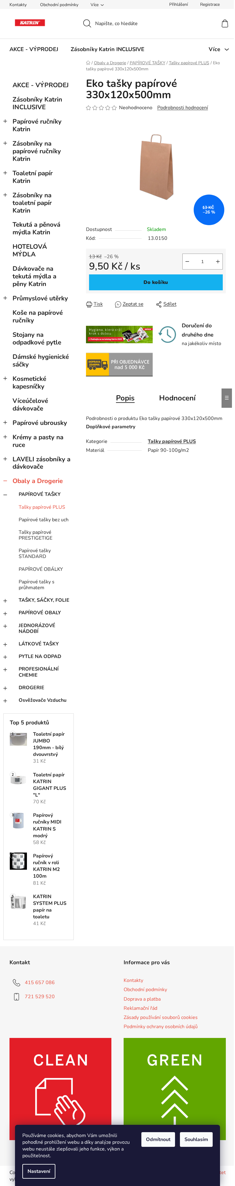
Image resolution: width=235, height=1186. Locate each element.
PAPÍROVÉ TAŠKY (40, 494)
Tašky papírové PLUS (42, 507)
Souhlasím (196, 1139)
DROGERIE (31, 687)
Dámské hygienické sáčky (41, 360)
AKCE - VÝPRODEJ (41, 85)
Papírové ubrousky (40, 422)
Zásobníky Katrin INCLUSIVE (37, 103)
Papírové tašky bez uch (44, 519)
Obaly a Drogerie (38, 481)
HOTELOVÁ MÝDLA (30, 250)
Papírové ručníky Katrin (37, 125)
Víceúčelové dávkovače (30, 404)
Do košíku (156, 282)
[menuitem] (33, 49)
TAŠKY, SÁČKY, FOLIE (44, 600)
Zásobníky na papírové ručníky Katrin (37, 151)
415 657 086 (40, 982)
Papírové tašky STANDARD (35, 553)
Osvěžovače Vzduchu (42, 700)
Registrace (210, 4)
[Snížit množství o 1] (187, 261)
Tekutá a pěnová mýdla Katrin (36, 228)
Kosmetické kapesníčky (29, 382)
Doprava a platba (142, 999)
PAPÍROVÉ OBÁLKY (41, 569)
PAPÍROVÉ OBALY (40, 612)
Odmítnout (158, 1139)
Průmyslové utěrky (40, 298)
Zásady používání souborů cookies (161, 1017)
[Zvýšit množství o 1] (217, 261)
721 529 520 (40, 996)
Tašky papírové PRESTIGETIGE (35, 535)
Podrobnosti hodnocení (182, 107)
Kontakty (18, 5)
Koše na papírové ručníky (38, 316)
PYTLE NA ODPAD (40, 656)
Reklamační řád (140, 1008)
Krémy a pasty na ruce (38, 441)
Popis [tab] (125, 398)
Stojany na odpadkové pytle (37, 338)
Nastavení (39, 1171)
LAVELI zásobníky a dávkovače (41, 463)
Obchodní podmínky (59, 5)
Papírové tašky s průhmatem (36, 584)
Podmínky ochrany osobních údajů (161, 1026)
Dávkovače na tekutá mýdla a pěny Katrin (34, 276)
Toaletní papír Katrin (33, 177)
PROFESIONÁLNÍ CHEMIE (39, 672)
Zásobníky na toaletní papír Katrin (32, 203)
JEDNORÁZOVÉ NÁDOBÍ (37, 628)
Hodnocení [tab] (177, 398)
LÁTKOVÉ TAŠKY (39, 644)
